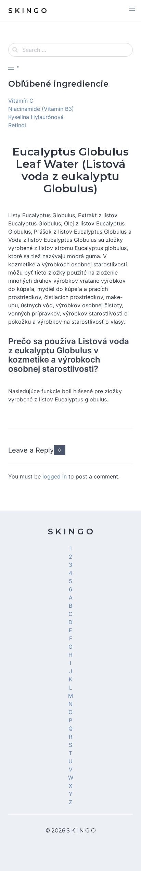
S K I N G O (70, 531)
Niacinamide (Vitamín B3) (41, 108)
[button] (132, 9)
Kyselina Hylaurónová (36, 117)
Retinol (17, 125)
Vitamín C (21, 100)
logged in (54, 476)
